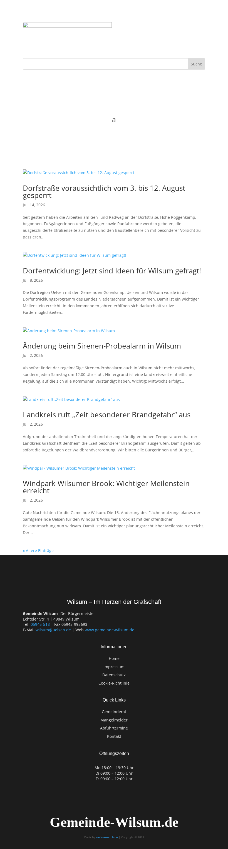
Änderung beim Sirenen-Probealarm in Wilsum (102, 346)
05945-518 (40, 624)
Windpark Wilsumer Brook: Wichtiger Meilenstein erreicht (106, 486)
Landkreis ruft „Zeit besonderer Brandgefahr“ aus (106, 415)
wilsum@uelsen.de (53, 629)
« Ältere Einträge (38, 550)
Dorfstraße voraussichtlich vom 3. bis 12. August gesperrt (104, 191)
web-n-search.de (107, 837)
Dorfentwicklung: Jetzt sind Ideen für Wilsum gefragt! (112, 271)
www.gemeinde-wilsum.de (109, 629)
